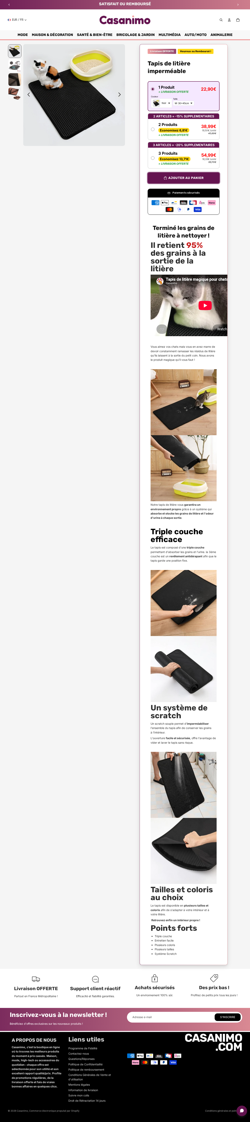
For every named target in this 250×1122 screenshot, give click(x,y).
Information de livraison (83, 1090)
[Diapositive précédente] (9, 4)
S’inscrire (227, 1017)
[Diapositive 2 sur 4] (14, 65)
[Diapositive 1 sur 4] (14, 51)
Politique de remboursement (86, 1069)
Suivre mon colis (78, 1095)
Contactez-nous (78, 1053)
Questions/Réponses (81, 1058)
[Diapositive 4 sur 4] (14, 94)
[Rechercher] (221, 20)
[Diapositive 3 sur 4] (14, 79)
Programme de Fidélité (82, 1048)
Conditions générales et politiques (223, 1110)
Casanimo (22, 1110)
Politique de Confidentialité (85, 1064)
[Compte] (229, 20)
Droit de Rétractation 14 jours (86, 1100)
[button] (184, 96)
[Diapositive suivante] (238, 4)
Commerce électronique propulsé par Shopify (54, 1110)
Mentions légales (79, 1084)
